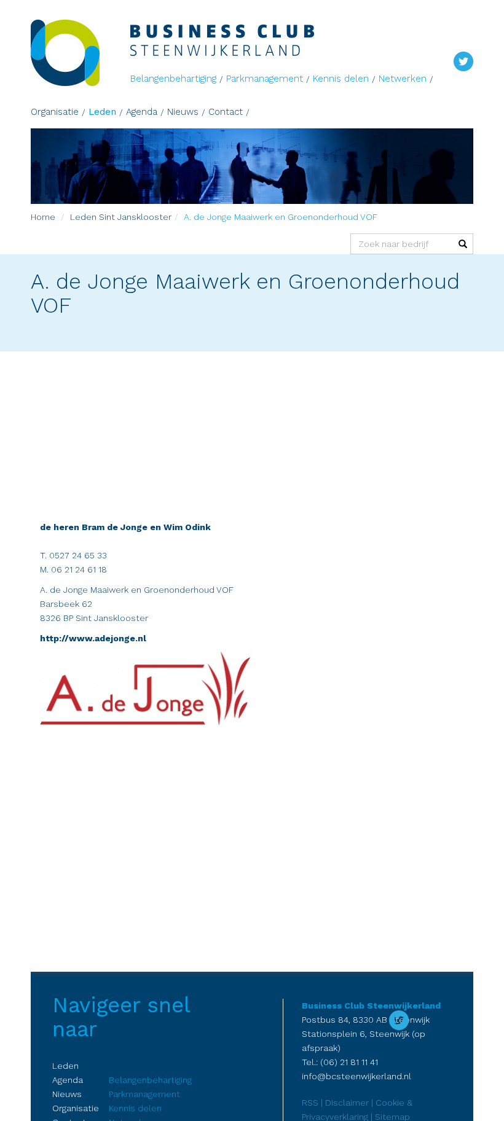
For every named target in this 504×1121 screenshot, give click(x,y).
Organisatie (55, 111)
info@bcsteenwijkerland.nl (356, 1076)
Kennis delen (341, 78)
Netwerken (403, 78)
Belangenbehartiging (173, 78)
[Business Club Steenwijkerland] (80, 53)
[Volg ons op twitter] (463, 60)
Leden (102, 111)
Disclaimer (347, 1102)
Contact (225, 111)
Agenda (141, 111)
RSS (310, 1102)
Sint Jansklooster (135, 217)
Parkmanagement (264, 78)
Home (43, 217)
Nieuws (183, 111)
